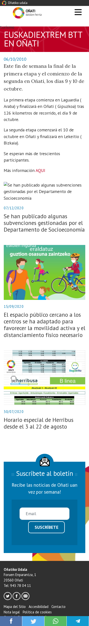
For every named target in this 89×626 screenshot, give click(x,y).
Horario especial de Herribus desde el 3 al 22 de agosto (38, 423)
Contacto (58, 606)
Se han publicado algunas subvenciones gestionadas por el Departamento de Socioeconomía (44, 223)
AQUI (40, 170)
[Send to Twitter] (33, 620)
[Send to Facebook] (11, 620)
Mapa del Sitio (15, 606)
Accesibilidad (38, 606)
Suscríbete (46, 527)
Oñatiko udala (17, 3)
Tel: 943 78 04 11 (17, 585)
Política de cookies (37, 612)
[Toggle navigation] (78, 13)
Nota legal (12, 612)
